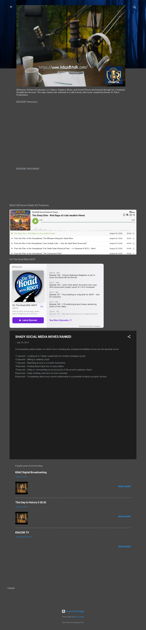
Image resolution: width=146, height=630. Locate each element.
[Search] (134, 7)
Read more (124, 486)
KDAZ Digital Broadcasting (31, 472)
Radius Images (79, 617)
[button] (129, 337)
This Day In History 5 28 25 (30, 502)
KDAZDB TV (22, 532)
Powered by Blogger (74, 611)
